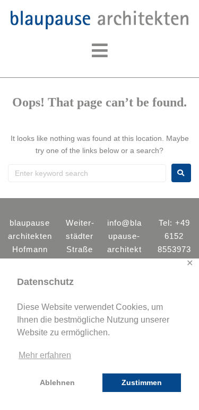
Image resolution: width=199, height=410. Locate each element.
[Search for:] (87, 173)
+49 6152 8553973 (174, 236)
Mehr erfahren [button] (45, 355)
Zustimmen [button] (142, 382)
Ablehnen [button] (57, 382)
